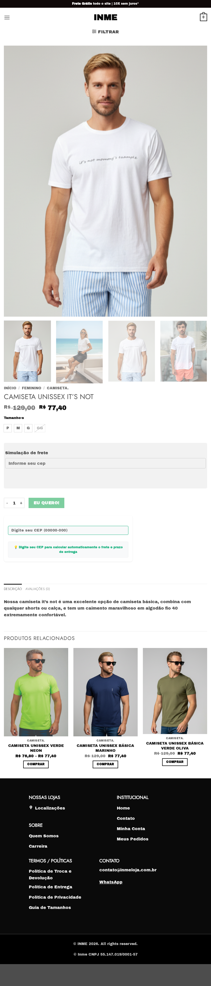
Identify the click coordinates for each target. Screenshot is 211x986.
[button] (7, 17)
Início (10, 388)
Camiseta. (58, 388)
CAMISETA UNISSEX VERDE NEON (36, 748)
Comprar (36, 764)
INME (105, 17)
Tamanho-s (14, 418)
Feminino (31, 388)
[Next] (207, 712)
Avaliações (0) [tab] (37, 588)
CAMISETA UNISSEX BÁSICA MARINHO (105, 748)
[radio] (8, 428)
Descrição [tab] (13, 588)
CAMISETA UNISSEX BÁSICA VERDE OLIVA (175, 745)
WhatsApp (110, 882)
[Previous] (4, 712)
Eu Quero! (46, 503)
